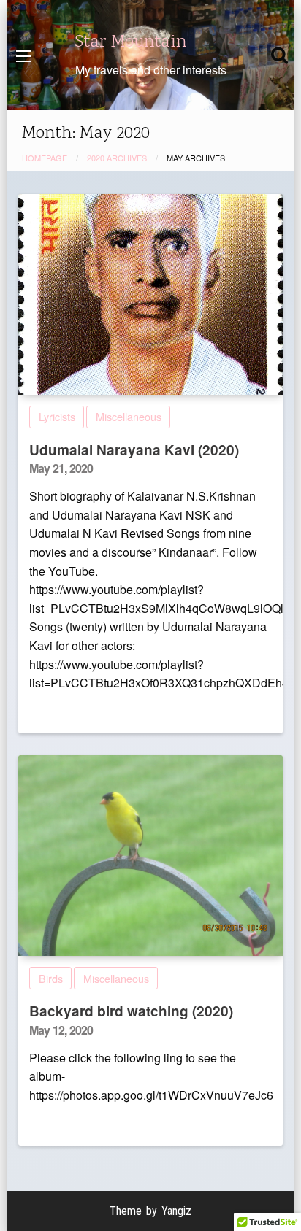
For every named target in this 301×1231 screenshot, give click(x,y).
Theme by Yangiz (150, 1211)
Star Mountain (130, 42)
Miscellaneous (128, 416)
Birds (51, 978)
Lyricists (57, 416)
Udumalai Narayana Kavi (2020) (134, 450)
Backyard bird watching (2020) (131, 1011)
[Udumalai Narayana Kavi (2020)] (150, 294)
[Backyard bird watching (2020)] (150, 855)
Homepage (44, 157)
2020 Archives (117, 157)
